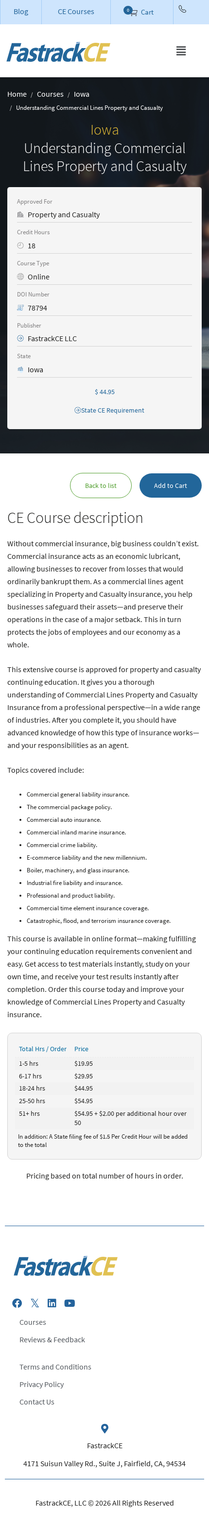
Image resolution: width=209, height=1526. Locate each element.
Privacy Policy (41, 1384)
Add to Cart (170, 485)
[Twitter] (34, 1303)
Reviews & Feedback (52, 1339)
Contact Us (36, 1401)
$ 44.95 (105, 391)
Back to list (101, 485)
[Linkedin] (52, 1303)
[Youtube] (69, 1303)
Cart (146, 12)
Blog (21, 11)
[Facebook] (17, 1303)
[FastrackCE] (104, 1429)
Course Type (33, 263)
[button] (181, 51)
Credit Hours (33, 232)
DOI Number (33, 294)
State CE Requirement (112, 410)
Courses (32, 1322)
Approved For (34, 201)
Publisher (29, 325)
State (24, 356)
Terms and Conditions (55, 1366)
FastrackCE (104, 1445)
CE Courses (76, 11)
